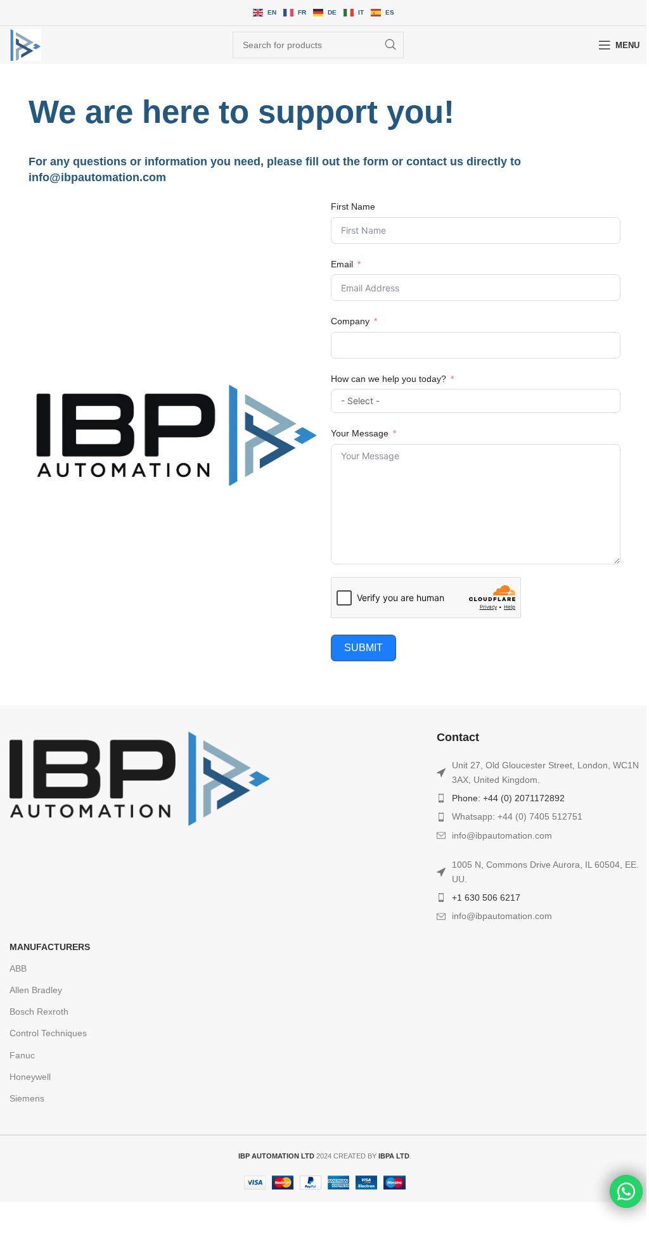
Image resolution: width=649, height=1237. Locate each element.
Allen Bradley (36, 990)
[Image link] (140, 778)
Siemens (27, 1098)
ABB (18, 968)
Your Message (360, 433)
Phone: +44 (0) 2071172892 (508, 798)
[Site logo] (25, 45)
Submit (363, 647)
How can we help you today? (388, 379)
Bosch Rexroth (39, 1011)
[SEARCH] (390, 45)
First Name (353, 206)
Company (350, 321)
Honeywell (30, 1077)
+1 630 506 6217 (486, 897)
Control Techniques (48, 1033)
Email (342, 264)
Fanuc (22, 1055)
